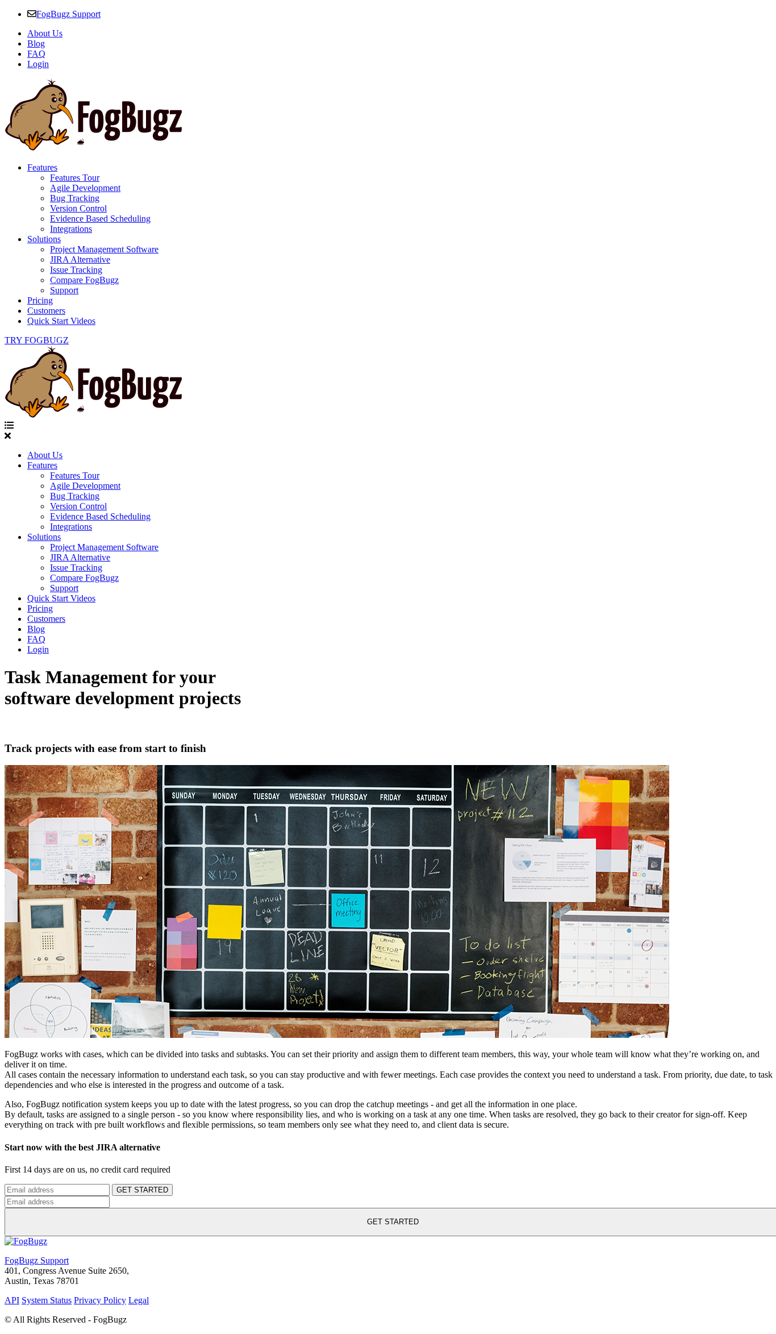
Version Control (78, 208)
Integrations (71, 229)
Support (64, 290)
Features (42, 167)
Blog (36, 43)
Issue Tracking (76, 270)
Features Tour (74, 177)
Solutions (44, 239)
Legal (138, 1300)
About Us (44, 33)
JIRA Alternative (80, 259)
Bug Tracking (74, 198)
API (12, 1300)
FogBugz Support (68, 14)
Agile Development (85, 188)
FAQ (36, 54)
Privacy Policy (100, 1300)
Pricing (40, 300)
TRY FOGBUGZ (37, 340)
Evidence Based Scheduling (100, 218)
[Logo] (93, 148)
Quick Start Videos (61, 321)
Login (38, 64)
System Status (47, 1300)
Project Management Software (104, 249)
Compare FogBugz (84, 280)
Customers (46, 310)
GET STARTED (142, 1190)
